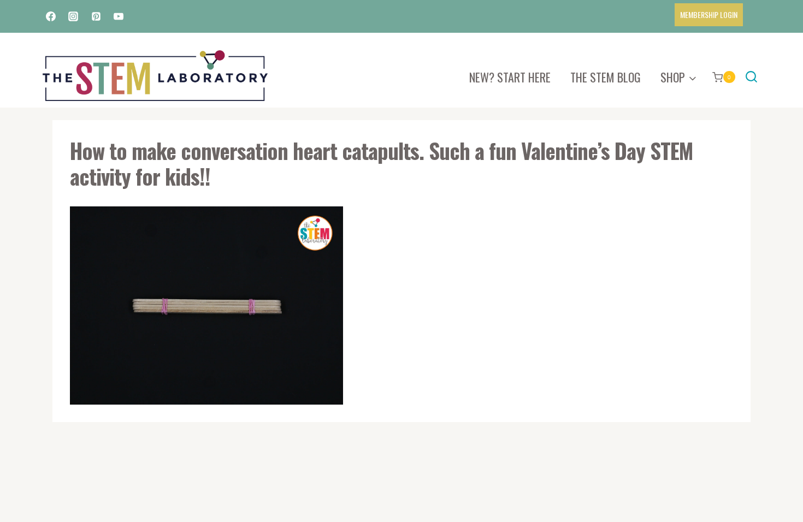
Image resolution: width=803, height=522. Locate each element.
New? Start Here (510, 77)
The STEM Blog (605, 77)
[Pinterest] (96, 16)
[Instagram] (73, 16)
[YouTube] (118, 16)
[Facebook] (51, 16)
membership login (708, 14)
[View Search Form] (751, 77)
